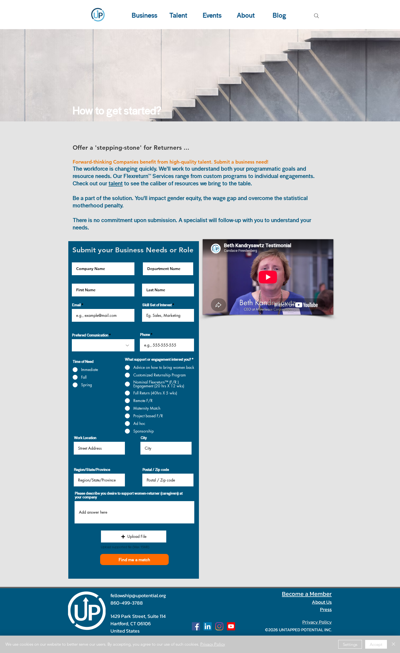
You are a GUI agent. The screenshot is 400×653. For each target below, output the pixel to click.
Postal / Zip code (156, 469)
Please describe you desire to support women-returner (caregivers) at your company (129, 495)
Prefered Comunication (90, 335)
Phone (145, 334)
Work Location (85, 438)
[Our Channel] (231, 626)
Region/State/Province (92, 469)
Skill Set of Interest (157, 305)
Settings (350, 644)
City (144, 438)
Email (76, 305)
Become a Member (307, 593)
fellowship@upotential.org (138, 595)
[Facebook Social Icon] (196, 626)
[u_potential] (219, 626)
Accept (376, 644)
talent (116, 183)
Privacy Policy (212, 644)
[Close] (393, 644)
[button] (133, 536)
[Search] (316, 16)
